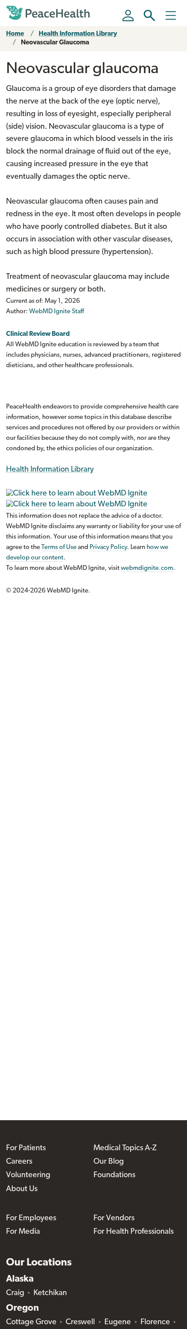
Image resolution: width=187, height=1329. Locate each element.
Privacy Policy (108, 547)
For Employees (31, 1218)
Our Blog (109, 1162)
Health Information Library (78, 34)
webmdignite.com (147, 568)
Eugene (117, 1322)
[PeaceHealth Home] (49, 13)
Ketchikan (50, 1293)
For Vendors (114, 1218)
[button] (149, 15)
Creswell (80, 1322)
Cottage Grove (31, 1322)
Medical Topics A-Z (125, 1148)
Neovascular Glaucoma (55, 43)
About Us (21, 1189)
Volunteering (28, 1175)
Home (15, 34)
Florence (155, 1322)
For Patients (26, 1148)
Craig (15, 1293)
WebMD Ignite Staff (56, 311)
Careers (19, 1162)
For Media (23, 1232)
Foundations (114, 1175)
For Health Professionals (134, 1232)
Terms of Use (59, 547)
